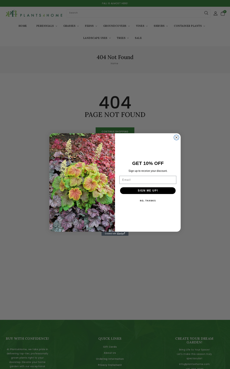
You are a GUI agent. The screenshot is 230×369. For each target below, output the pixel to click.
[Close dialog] (176, 137)
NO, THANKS (148, 201)
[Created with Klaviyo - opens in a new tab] (115, 234)
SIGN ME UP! (148, 190)
